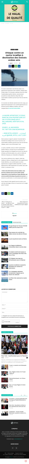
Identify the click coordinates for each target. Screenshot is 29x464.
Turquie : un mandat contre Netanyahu (17, 365)
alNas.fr (11, 456)
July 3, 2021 (22, 135)
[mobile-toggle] (2, 2)
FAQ (5, 453)
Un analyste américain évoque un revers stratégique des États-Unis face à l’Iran (17, 253)
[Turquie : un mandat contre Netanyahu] (4, 367)
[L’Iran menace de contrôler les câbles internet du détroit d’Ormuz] (4, 234)
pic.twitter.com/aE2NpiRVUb (13, 129)
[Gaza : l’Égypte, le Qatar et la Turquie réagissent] (4, 373)
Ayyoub (11, 63)
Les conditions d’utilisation (8, 454)
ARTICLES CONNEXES (6, 222)
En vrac (11, 23)
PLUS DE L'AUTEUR (17, 222)
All (21, 395)
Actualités (7, 23)
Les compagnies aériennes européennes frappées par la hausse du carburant (16, 273)
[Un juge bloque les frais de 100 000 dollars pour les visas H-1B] (4, 227)
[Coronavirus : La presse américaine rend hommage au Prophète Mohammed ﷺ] (4, 400)
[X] (13, 66)
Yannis (2, 357)
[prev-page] (2, 284)
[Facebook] (9, 66)
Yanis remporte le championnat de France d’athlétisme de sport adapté (21, 203)
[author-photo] (14, 213)
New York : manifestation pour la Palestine (14, 356)
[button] (27, 2)
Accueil (2, 23)
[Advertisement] (14, 36)
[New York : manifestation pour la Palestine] (14, 344)
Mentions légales (11, 453)
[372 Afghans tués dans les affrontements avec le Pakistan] (4, 260)
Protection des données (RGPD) (20, 454)
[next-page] (4, 284)
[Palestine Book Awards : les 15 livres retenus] (4, 380)
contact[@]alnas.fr (18, 439)
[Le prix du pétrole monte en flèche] (4, 240)
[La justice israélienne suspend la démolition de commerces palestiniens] (4, 266)
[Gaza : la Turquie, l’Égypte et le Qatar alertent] (4, 386)
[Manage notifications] (26, 461)
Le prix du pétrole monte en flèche (18, 239)
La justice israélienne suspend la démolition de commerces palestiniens (17, 266)
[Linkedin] (19, 66)
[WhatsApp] (16, 66)
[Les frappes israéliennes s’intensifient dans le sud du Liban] (4, 247)
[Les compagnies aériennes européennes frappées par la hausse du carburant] (4, 273)
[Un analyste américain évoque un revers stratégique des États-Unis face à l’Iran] (4, 253)
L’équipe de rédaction (19, 453)
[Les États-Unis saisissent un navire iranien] (4, 279)
